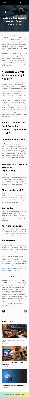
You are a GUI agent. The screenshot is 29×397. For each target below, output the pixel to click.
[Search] (23, 2)
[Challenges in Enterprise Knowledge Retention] (14, 376)
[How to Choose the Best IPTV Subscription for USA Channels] (14, 353)
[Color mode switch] (20, 2)
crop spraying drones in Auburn (10, 43)
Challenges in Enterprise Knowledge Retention (14, 385)
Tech (23, 12)
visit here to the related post (12, 270)
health (9, 285)
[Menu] (26, 2)
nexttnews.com (8, 394)
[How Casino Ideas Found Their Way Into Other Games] (14, 331)
